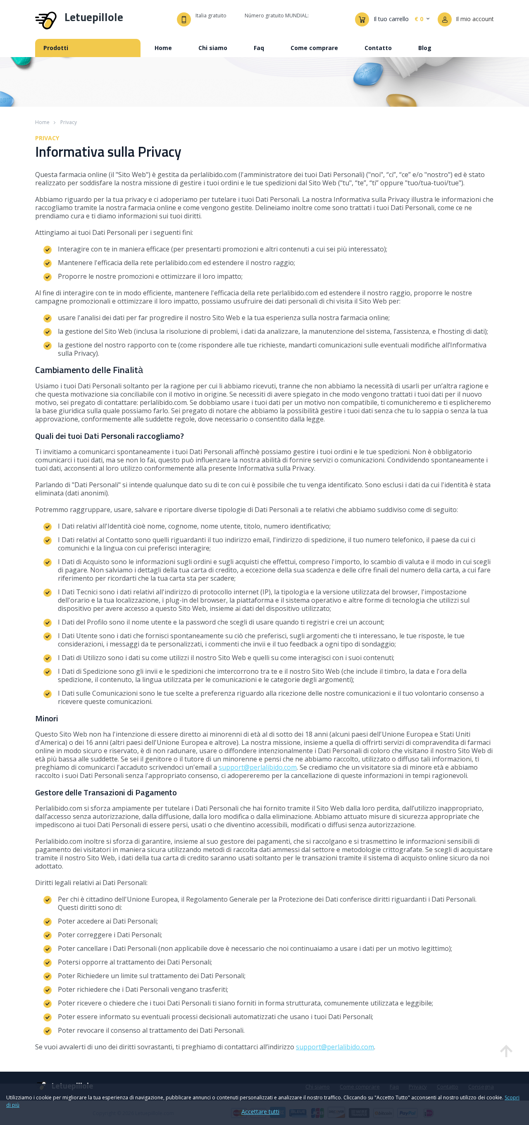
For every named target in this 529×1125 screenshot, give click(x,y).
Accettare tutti (260, 1112)
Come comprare (314, 48)
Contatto (378, 48)
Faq (259, 48)
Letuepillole (93, 18)
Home (163, 48)
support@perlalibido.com (258, 767)
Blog (424, 48)
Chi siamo (212, 48)
